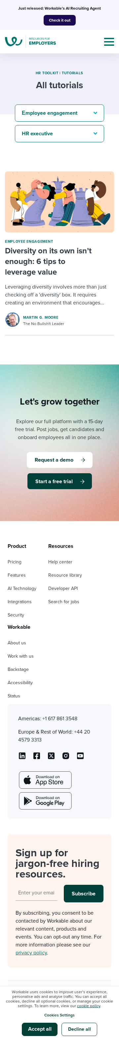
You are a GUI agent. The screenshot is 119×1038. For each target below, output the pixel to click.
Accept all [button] (40, 1029)
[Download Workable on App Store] (44, 780)
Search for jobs (63, 602)
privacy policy (31, 952)
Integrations (20, 602)
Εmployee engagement (29, 241)
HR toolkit (47, 73)
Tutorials (72, 73)
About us (17, 643)
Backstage (18, 669)
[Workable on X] (66, 758)
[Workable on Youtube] (51, 758)
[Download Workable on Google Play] (44, 801)
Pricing (14, 562)
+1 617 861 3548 (59, 718)
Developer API (63, 588)
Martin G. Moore (41, 317)
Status (14, 696)
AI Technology (22, 588)
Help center (60, 562)
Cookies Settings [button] (59, 1015)
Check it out (59, 20)
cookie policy (88, 1006)
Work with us (21, 656)
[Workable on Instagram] (80, 758)
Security (16, 615)
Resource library (65, 575)
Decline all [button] (79, 1029)
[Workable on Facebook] (37, 758)
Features (17, 575)
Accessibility (20, 682)
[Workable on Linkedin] (22, 758)
